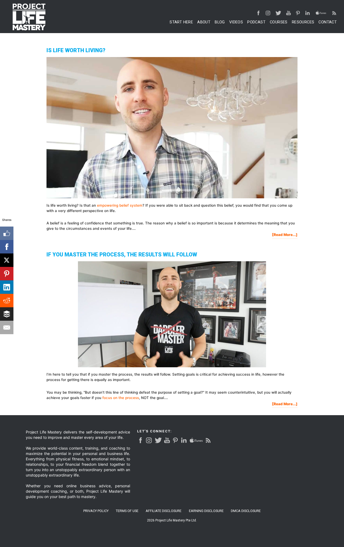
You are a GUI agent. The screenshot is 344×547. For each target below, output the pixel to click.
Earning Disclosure (206, 511)
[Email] (6, 327)
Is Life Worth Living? (75, 50)
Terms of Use (127, 511)
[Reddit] (6, 300)
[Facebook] (6, 246)
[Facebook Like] (6, 233)
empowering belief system (119, 205)
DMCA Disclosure (246, 511)
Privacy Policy (96, 511)
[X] (6, 260)
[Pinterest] (6, 273)
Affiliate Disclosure (163, 511)
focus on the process (120, 398)
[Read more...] (285, 235)
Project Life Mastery (29, 16)
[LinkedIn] (6, 287)
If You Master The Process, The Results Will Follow (121, 254)
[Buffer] (6, 314)
